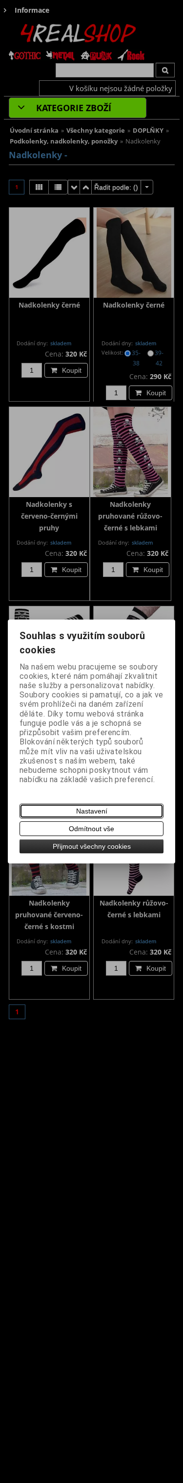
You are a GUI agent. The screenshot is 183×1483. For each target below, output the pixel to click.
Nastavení (91, 811)
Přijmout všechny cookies (92, 846)
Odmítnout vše (91, 829)
